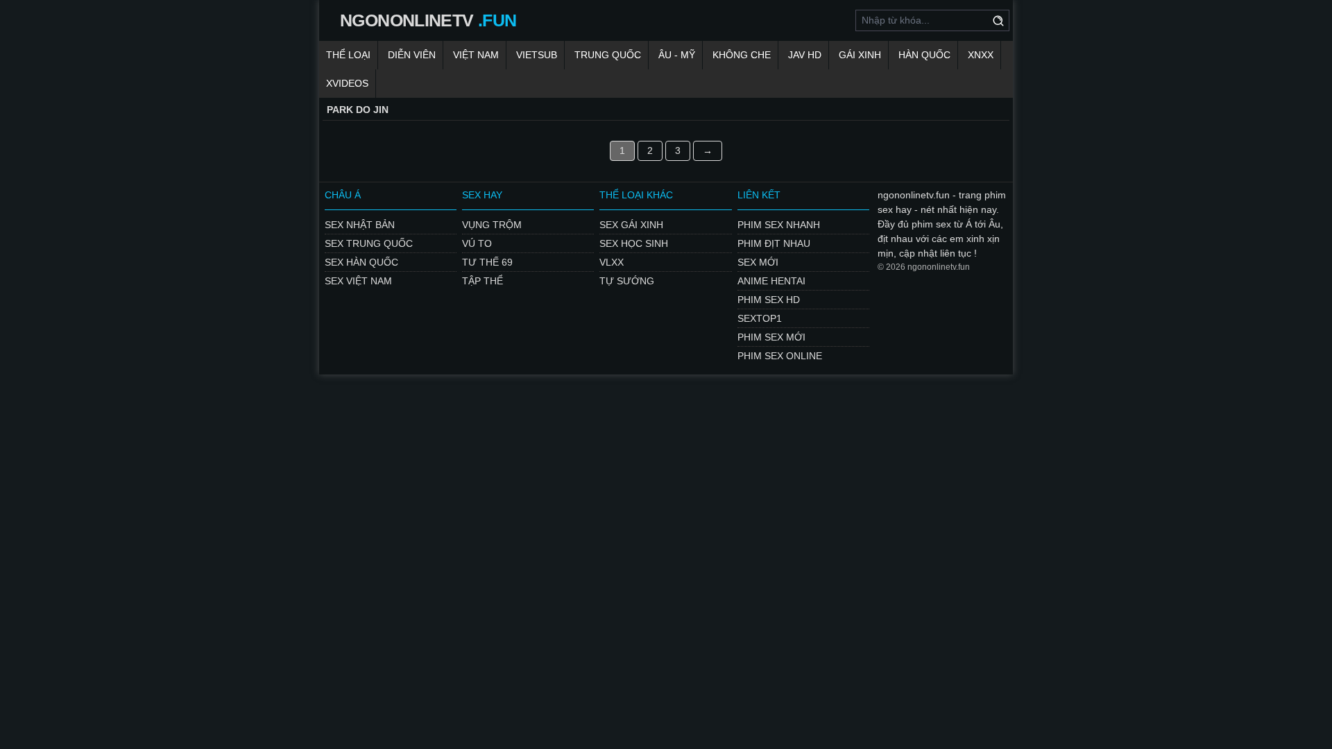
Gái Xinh (860, 54)
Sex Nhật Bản (360, 224)
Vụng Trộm (492, 224)
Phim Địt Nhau (773, 243)
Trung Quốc (607, 54)
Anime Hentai (771, 280)
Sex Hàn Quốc (361, 262)
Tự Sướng (626, 280)
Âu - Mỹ (676, 54)
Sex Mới (757, 262)
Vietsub (536, 54)
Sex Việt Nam (358, 280)
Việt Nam (476, 54)
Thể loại (348, 54)
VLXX (611, 262)
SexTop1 (759, 318)
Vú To (477, 243)
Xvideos (347, 83)
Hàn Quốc (924, 54)
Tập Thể (482, 280)
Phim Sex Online (779, 355)
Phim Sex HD (768, 299)
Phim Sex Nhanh (778, 224)
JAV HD (804, 54)
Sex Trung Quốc (369, 243)
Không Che (741, 54)
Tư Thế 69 (487, 262)
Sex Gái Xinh (631, 224)
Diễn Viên (412, 54)
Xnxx (980, 54)
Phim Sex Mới (771, 337)
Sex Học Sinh (633, 243)
